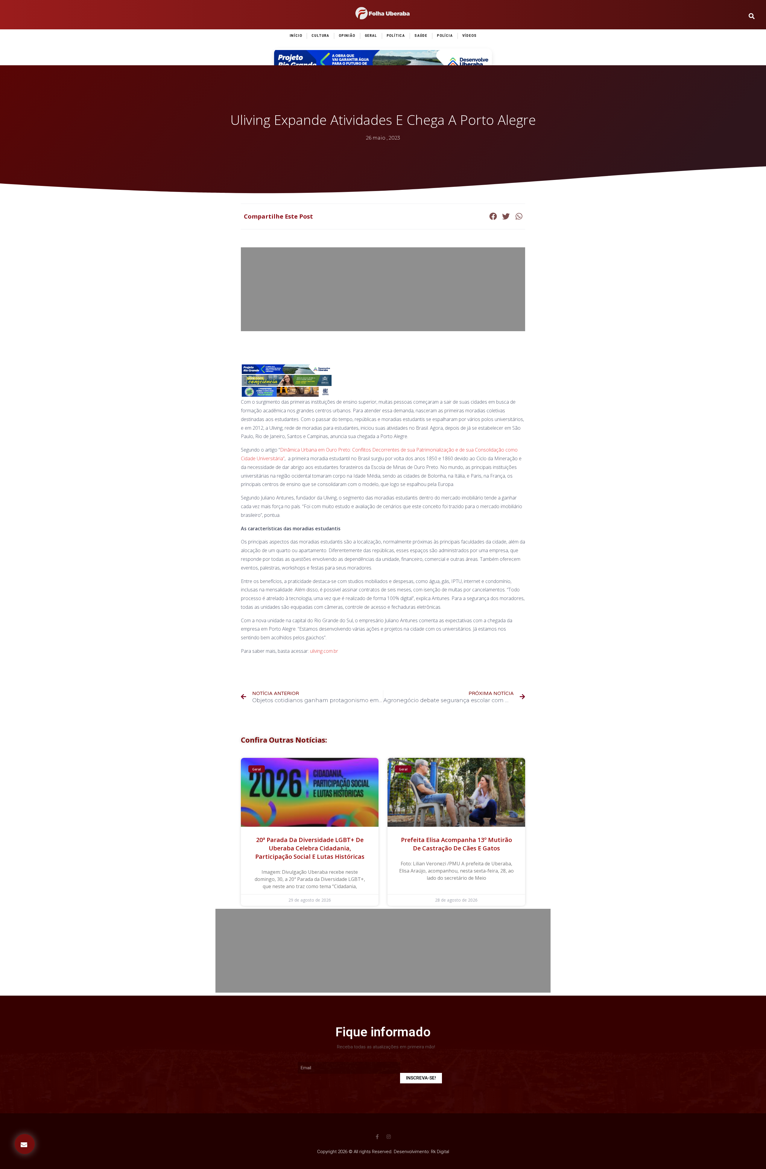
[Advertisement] (383, 289)
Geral (371, 35)
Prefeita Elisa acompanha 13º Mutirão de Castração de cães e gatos (456, 844)
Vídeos (469, 35)
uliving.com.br (324, 651)
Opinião (347, 35)
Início (296, 35)
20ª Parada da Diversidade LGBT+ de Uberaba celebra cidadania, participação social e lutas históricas (309, 848)
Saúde (420, 35)
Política (396, 35)
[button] (25, 1144)
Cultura (320, 35)
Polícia (445, 35)
